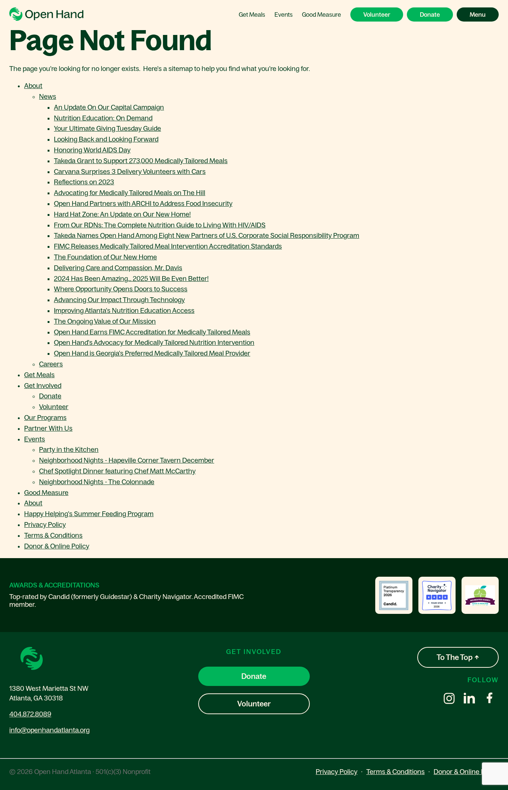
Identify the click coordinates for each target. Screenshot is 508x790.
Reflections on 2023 (84, 182)
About (33, 86)
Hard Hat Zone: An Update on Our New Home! (122, 214)
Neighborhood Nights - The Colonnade (96, 482)
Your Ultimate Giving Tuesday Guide (107, 128)
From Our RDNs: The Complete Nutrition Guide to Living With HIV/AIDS (160, 225)
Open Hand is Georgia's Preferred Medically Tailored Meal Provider (152, 353)
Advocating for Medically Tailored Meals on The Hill (129, 193)
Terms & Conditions (53, 535)
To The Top (455, 657)
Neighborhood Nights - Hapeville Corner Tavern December (126, 460)
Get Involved (42, 385)
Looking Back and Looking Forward (106, 139)
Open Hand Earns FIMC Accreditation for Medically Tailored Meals (152, 332)
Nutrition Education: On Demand (103, 118)
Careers (51, 364)
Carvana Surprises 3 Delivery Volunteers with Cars (130, 171)
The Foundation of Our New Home (105, 257)
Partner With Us (48, 428)
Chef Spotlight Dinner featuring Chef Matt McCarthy (117, 471)
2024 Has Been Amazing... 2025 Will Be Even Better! (131, 278)
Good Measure (321, 14)
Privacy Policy (45, 524)
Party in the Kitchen (69, 449)
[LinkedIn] (469, 699)
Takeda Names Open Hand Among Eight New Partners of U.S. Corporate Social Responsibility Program (206, 235)
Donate (430, 14)
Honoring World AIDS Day (92, 150)
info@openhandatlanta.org (49, 730)
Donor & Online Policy (56, 546)
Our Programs (45, 417)
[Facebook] (489, 699)
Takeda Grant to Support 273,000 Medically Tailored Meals (141, 161)
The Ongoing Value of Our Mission (105, 321)
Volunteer (376, 14)
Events (283, 14)
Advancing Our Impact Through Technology (119, 300)
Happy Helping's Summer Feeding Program (89, 514)
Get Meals (252, 14)
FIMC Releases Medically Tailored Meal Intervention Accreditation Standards (168, 246)
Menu (478, 14)
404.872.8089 (30, 714)
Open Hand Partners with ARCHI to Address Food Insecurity (143, 203)
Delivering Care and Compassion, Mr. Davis (118, 268)
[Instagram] (449, 699)
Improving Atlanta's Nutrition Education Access (124, 310)
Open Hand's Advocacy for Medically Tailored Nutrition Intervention (154, 342)
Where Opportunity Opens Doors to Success (120, 289)
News (47, 96)
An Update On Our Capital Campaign (109, 107)
